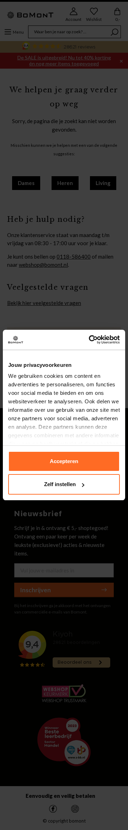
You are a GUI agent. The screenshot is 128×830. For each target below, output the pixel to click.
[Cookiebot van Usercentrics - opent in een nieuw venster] (90, 339)
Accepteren (64, 461)
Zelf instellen (60, 484)
